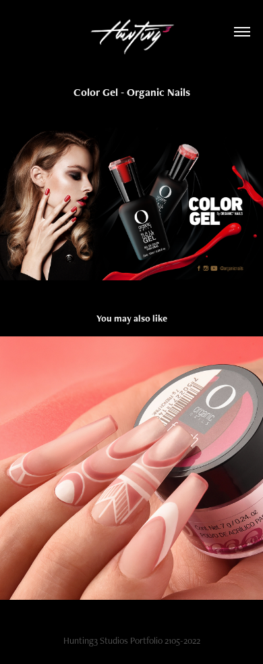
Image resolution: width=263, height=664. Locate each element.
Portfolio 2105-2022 (165, 640)
